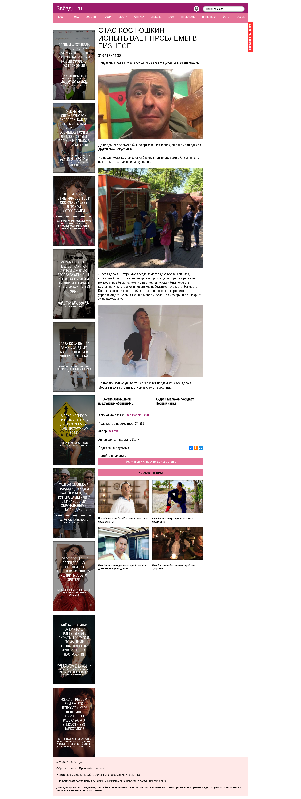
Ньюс (60, 16)
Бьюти (123, 16)
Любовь (156, 16)
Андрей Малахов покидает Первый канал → (175, 401)
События (91, 16)
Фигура (139, 16)
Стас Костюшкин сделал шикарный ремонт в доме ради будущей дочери (122, 567)
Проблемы (188, 16)
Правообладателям (91, 768)
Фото (226, 16)
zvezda (113, 431)
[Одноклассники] (196, 448)
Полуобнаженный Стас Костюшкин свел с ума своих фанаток (123, 520)
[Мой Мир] (201, 448)
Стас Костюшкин (137, 415)
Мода (107, 16)
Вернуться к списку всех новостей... (150, 461)
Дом (171, 16)
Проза (75, 16)
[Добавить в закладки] (250, 37)
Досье (241, 16)
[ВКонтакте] (191, 448)
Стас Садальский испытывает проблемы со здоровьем (175, 567)
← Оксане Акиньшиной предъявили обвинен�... (116, 401)
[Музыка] (198, 10)
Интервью (209, 16)
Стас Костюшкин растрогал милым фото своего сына (174, 520)
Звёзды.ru (69, 8)
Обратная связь (66, 768)
